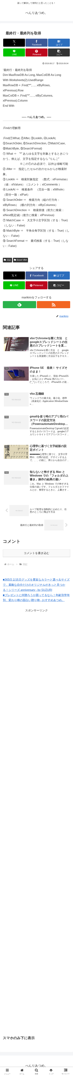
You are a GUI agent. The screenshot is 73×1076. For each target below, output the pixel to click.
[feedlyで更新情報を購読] (19, 304)
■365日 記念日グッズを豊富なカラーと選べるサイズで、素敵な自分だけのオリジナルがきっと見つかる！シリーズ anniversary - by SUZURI (36, 584)
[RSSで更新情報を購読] (53, 304)
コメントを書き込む (36, 553)
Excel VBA (22, 260)
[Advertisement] (36, 638)
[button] (59, 52)
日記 (9, 260)
